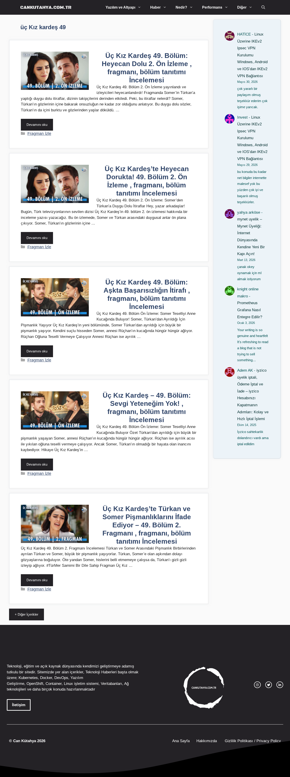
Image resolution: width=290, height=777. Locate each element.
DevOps (61, 678)
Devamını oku (37, 125)
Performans (212, 7)
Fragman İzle (39, 133)
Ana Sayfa (181, 741)
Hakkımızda (206, 741)
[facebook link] (279, 684)
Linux (68, 683)
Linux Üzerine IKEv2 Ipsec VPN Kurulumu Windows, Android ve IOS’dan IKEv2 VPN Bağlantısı (252, 55)
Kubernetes (28, 678)
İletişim (18, 705)
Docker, (46, 678)
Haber (155, 7)
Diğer (241, 7)
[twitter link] (268, 684)
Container (54, 683)
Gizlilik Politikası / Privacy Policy (252, 741)
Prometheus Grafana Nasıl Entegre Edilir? (249, 310)
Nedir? (181, 7)
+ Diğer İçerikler (26, 614)
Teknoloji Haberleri (101, 672)
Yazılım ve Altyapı (120, 7)
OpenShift (35, 683)
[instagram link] (257, 684)
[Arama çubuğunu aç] (263, 7)
